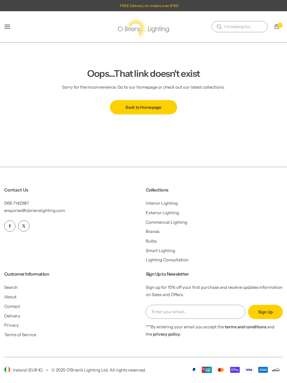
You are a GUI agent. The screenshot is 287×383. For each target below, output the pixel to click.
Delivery (12, 316)
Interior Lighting (162, 203)
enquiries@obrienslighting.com (34, 210)
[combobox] (240, 26)
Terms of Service (20, 334)
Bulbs (151, 241)
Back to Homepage (143, 107)
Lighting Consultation (167, 259)
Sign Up (265, 312)
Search (11, 287)
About (10, 296)
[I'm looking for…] (219, 26)
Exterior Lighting (162, 212)
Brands (152, 231)
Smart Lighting (160, 250)
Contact (12, 306)
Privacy (11, 325)
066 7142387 (16, 203)
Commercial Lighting (166, 222)
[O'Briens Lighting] (143, 27)
